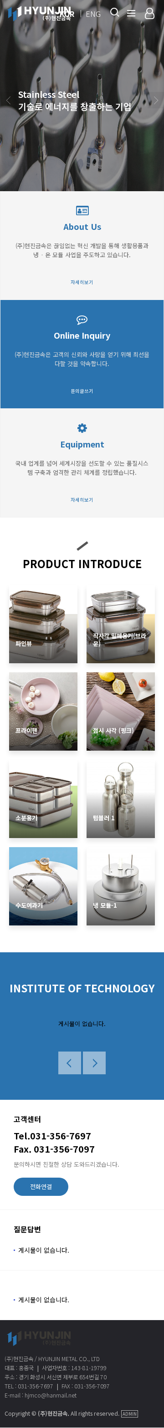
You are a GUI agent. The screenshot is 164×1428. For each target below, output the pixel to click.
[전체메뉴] (131, 12)
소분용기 (26, 818)
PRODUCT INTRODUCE (82, 563)
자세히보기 (82, 282)
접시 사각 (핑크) (113, 731)
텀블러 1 (104, 818)
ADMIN (130, 1414)
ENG (93, 13)
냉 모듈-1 (105, 906)
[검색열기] (114, 12)
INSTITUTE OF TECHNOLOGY (82, 988)
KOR (67, 13)
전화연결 (41, 1186)
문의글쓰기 (82, 390)
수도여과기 (29, 906)
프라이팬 (26, 731)
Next (156, 100)
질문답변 (27, 1229)
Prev (8, 100)
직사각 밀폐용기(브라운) (119, 640)
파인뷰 (23, 644)
